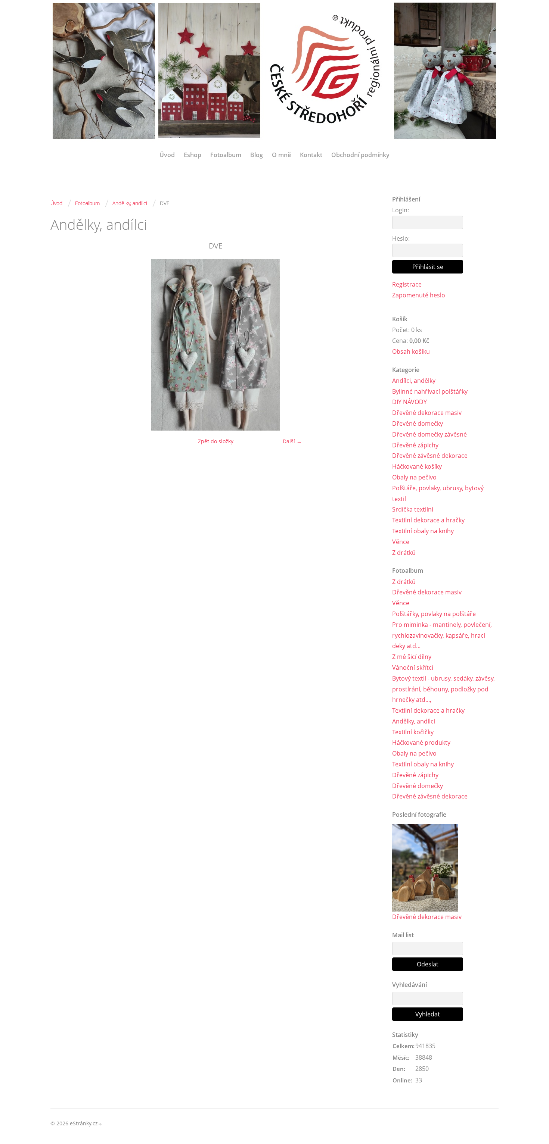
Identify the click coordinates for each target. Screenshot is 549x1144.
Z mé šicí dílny (411, 657)
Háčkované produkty (421, 742)
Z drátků (404, 552)
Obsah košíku (411, 351)
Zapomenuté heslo (418, 295)
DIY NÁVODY (409, 402)
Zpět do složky (215, 441)
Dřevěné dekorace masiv (427, 413)
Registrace (407, 284)
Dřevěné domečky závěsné (429, 434)
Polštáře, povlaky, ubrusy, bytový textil (438, 493)
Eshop (192, 155)
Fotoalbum (225, 155)
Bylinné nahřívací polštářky (430, 391)
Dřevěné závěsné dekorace (430, 455)
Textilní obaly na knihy (423, 531)
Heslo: (401, 238)
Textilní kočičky (413, 732)
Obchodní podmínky (360, 155)
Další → (292, 441)
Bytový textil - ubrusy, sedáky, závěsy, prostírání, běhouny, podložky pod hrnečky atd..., (443, 689)
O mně (281, 155)
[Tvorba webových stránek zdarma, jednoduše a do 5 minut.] (100, 1124)
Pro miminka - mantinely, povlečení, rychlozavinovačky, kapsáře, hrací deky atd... (442, 635)
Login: (400, 210)
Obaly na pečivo (414, 477)
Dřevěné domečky (417, 423)
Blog (256, 155)
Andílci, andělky (413, 380)
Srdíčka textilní (412, 509)
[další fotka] (368, 345)
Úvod (167, 155)
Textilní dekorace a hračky (428, 520)
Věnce (400, 542)
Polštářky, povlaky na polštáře (434, 614)
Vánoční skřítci (412, 667)
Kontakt (311, 155)
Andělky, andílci (129, 203)
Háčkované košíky (417, 466)
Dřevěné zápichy (415, 445)
